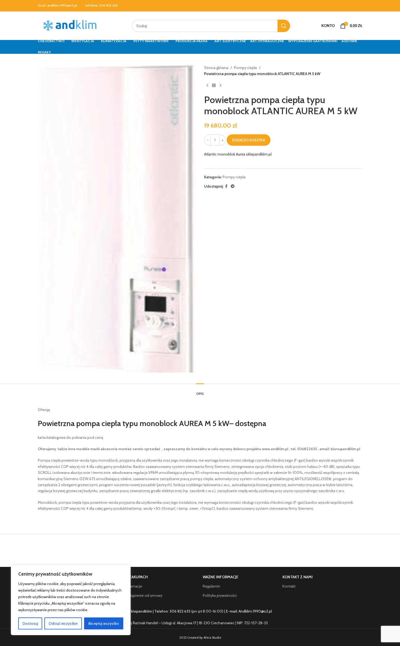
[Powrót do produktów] (214, 85)
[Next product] (220, 85)
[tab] (200, 391)
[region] (71, 600)
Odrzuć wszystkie (63, 623)
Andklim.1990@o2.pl (255, 611)
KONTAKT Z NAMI (297, 576)
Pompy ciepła (245, 67)
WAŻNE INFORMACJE (220, 576)
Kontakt (289, 586)
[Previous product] (207, 85)
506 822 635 (108, 5)
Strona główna (216, 67)
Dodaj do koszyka (248, 140)
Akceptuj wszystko (103, 623)
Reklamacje (132, 586)
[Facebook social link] (226, 186)
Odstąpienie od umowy (142, 595)
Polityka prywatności (220, 595)
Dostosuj (30, 623)
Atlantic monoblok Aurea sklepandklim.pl (238, 154)
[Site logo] (71, 25)
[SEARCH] (284, 26)
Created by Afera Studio (204, 637)
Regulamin (211, 586)
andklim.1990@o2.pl (62, 5)
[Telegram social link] (232, 186)
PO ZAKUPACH (135, 576)
